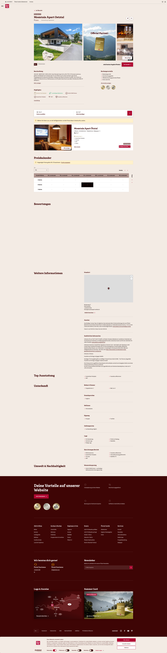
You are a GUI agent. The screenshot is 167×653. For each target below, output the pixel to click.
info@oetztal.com (55, 569)
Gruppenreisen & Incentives (57, 537)
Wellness (36, 537)
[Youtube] (128, 631)
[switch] (67, 650)
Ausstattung (37, 100)
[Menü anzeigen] (2, 6)
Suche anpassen (65, 162)
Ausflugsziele (37, 534)
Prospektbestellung (122, 540)
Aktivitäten (38, 526)
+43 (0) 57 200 (37, 569)
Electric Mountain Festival (90, 542)
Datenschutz (53, 630)
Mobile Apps (120, 537)
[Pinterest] (132, 631)
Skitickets (53, 532)
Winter (35, 529)
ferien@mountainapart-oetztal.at (92, 309)
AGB (60, 630)
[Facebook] (124, 631)
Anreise (31, 1)
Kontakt (119, 529)
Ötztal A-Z (69, 540)
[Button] (131, 567)
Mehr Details (77, 147)
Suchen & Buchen (56, 526)
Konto (102, 534)
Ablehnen (126, 647)
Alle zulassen (126, 640)
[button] (108, 288)
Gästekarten (104, 529)
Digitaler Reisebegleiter (106, 532)
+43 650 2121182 (88, 308)
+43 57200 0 (9, 1)
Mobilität (69, 534)
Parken (69, 537)
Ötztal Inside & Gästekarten (20, 1)
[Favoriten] (163, 2)
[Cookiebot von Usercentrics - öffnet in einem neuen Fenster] (38, 650)
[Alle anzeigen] (52, 150)
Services (120, 526)
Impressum (44, 630)
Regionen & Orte (72, 526)
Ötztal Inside (105, 526)
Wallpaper (120, 542)
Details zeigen (99, 650)
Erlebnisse (53, 534)
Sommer (36, 532)
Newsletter (120, 532)
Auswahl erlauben (126, 643)
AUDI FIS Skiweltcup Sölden (90, 529)
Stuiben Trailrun (88, 534)
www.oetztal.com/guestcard (98, 342)
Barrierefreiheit (68, 630)
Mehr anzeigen (37, 83)
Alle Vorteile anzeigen (106, 83)
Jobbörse (77, 630)
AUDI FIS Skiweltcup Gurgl (90, 532)
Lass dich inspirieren (39, 542)
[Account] (165, 2)
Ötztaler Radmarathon (89, 540)
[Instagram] (121, 631)
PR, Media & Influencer (87, 630)
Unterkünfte (53, 529)
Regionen (69, 529)
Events (86, 526)
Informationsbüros (122, 534)
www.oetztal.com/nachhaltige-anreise (122, 326)
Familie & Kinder (38, 540)
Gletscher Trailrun (88, 537)
